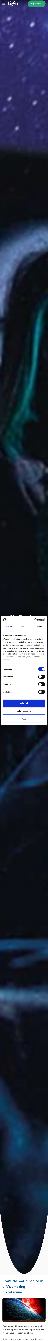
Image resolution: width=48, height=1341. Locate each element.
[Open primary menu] (3, 4)
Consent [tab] (8, 626)
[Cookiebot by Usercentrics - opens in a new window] (34, 619)
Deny (24, 719)
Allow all (24, 703)
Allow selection (24, 711)
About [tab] (39, 626)
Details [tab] (24, 626)
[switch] (41, 677)
